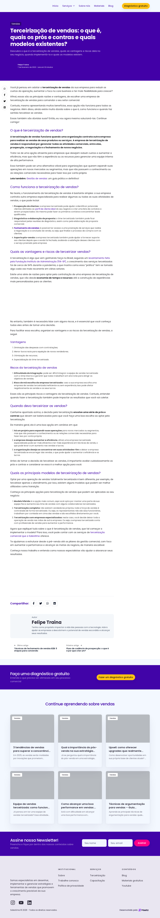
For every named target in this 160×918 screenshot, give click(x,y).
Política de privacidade (71, 885)
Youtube (126, 885)
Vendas (16, 23)
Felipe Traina (23, 65)
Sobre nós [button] (84, 5)
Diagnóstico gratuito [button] (136, 5)
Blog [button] (110, 5)
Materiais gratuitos (132, 880)
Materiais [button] (99, 5)
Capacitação (97, 880)
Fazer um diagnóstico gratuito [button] (116, 677)
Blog (124, 875)
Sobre (61, 875)
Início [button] (55, 5)
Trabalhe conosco (68, 880)
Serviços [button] (67, 5)
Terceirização (97, 875)
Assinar (142, 842)
